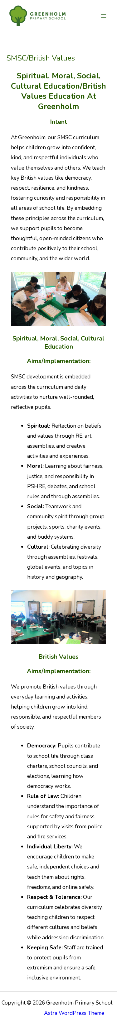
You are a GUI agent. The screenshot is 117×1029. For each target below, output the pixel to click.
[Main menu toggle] (103, 16)
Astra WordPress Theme (74, 1013)
